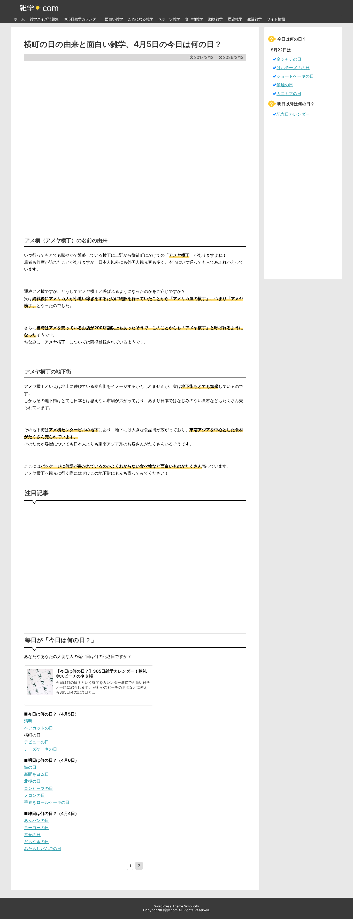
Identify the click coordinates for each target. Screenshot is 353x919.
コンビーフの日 (38, 788)
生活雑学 (254, 19)
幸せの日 (32, 834)
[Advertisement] (135, 145)
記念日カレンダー (293, 114)
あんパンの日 (36, 820)
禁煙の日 (285, 84)
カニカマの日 (289, 93)
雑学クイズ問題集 (44, 19)
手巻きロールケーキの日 (47, 802)
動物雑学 (215, 19)
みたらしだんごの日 (42, 848)
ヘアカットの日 (38, 728)
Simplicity (191, 906)
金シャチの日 (289, 59)
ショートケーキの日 (295, 76)
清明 (28, 721)
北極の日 (32, 781)
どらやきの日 (36, 841)
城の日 (30, 767)
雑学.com (170, 910)
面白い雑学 (114, 19)
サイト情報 (276, 19)
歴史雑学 (235, 19)
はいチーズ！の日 (293, 67)
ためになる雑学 (140, 19)
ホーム (19, 19)
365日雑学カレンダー (82, 19)
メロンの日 (34, 795)
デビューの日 (36, 741)
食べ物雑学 (194, 19)
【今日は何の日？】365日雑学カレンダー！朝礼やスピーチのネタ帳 (101, 674)
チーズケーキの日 (40, 749)
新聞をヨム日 (36, 774)
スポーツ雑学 (169, 19)
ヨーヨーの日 (36, 827)
